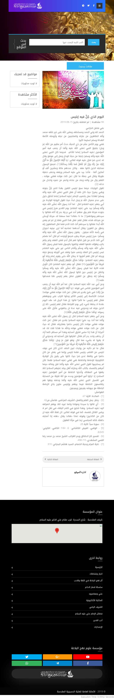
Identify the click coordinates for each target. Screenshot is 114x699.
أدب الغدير (97, 620)
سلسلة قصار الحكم (93, 587)
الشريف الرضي (95, 607)
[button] (57, 531)
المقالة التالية (52, 459)
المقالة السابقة (93, 459)
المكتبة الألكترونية (94, 600)
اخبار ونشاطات (96, 574)
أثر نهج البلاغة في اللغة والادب (88, 581)
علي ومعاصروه (95, 594)
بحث (94, 42)
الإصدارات (98, 627)
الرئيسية (98, 567)
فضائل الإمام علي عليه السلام (88, 614)
